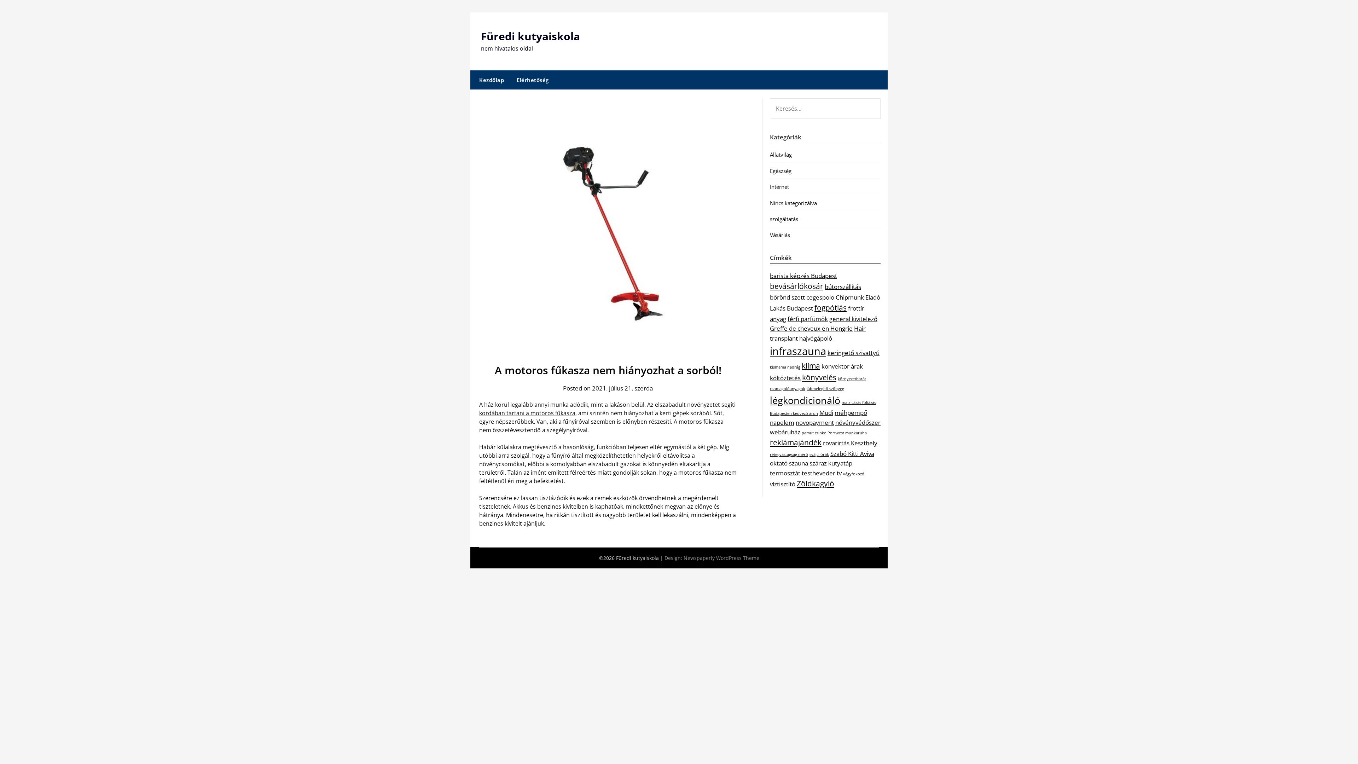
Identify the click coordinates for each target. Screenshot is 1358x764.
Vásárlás (780, 234)
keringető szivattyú (854, 353)
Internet (779, 186)
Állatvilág (781, 154)
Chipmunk (850, 297)
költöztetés (785, 378)
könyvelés (819, 377)
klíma (811, 366)
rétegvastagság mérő (789, 454)
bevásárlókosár (796, 286)
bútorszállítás (843, 287)
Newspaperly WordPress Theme (721, 558)
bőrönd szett (787, 297)
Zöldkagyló (815, 483)
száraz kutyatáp (830, 463)
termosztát (785, 473)
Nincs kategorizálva (793, 203)
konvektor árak (842, 366)
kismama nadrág (785, 367)
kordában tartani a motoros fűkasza (527, 413)
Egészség (780, 170)
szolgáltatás (784, 218)
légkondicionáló (805, 400)
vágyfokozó (853, 473)
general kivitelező (853, 319)
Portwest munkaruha (847, 432)
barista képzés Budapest (803, 276)
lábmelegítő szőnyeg (825, 388)
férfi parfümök (808, 319)
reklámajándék (796, 442)
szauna (798, 463)
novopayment (815, 422)
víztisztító (782, 484)
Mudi (826, 413)
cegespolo (820, 297)
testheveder (818, 473)
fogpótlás (830, 308)
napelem (782, 422)
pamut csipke (814, 432)
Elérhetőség (533, 79)
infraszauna (798, 351)
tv (839, 473)
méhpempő (851, 413)
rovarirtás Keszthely (850, 443)
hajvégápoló (815, 338)
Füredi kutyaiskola (530, 36)
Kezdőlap (491, 79)
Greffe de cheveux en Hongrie (811, 328)
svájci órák (819, 454)
